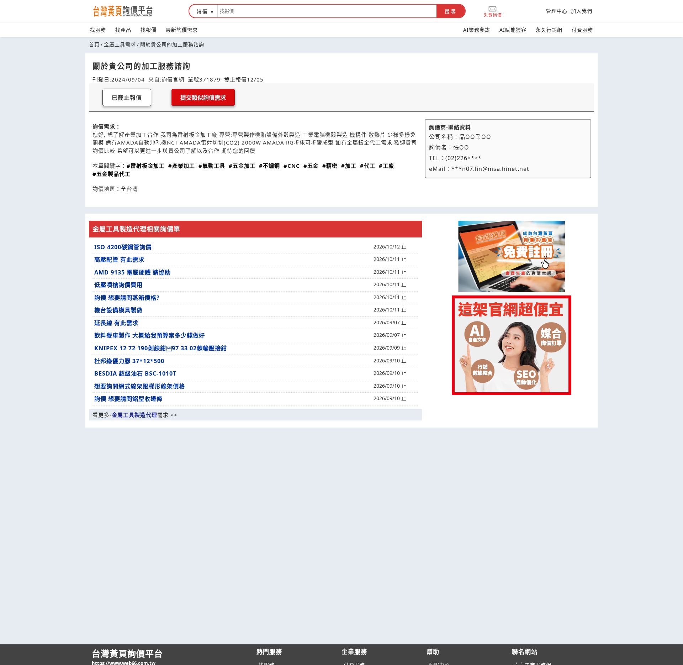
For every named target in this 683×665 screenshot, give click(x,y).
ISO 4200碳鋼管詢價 (123, 247)
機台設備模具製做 (118, 310)
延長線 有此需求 (116, 323)
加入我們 (581, 10)
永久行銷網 (549, 29)
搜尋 (451, 11)
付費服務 (582, 29)
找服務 (98, 29)
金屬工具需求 (120, 44)
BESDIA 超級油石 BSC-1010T (135, 373)
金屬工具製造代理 (134, 414)
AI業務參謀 (476, 29)
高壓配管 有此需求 (119, 259)
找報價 (149, 29)
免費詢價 (492, 14)
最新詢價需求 (182, 29)
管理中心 (556, 10)
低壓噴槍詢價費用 (118, 285)
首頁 (94, 44)
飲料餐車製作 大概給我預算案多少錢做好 (149, 335)
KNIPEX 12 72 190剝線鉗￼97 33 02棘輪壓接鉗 (160, 348)
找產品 (123, 29)
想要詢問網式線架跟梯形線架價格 (139, 386)
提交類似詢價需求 (203, 98)
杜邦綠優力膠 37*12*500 (129, 361)
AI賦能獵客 (512, 29)
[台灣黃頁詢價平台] (130, 11)
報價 (202, 11)
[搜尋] (327, 11)
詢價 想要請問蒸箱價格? (127, 298)
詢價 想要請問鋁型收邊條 (128, 399)
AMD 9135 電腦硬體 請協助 (132, 272)
